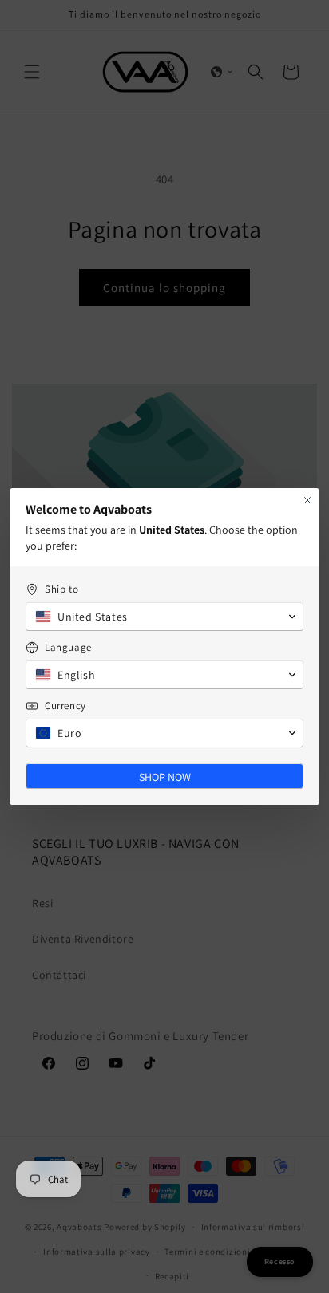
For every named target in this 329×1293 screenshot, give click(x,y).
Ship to (61, 589)
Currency (65, 705)
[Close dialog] (307, 500)
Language (68, 647)
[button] (164, 616)
